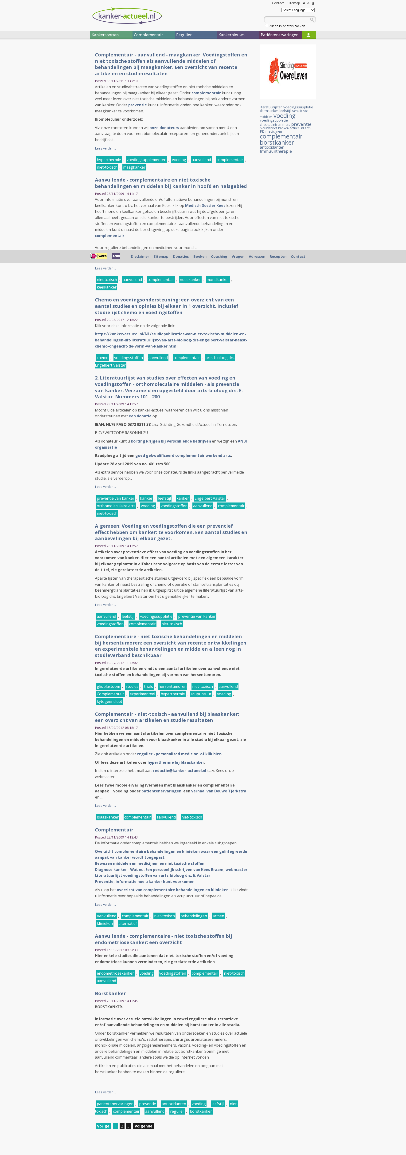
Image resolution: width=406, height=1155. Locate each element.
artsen (218, 915)
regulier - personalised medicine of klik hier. (180, 753)
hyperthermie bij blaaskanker (176, 762)
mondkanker (218, 279)
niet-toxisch (107, 167)
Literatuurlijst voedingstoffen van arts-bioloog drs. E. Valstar (152, 875)
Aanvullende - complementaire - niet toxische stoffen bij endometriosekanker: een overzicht (163, 939)
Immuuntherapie (276, 151)
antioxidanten (174, 1103)
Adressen (257, 256)
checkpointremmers (275, 124)
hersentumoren (173, 686)
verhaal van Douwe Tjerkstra (218, 791)
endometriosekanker (115, 973)
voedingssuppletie (156, 616)
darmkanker (269, 110)
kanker (146, 498)
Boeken (200, 256)
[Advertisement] (62, 121)
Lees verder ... (105, 148)
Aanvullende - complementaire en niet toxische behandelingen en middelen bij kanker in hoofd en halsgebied (171, 183)
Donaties (181, 256)
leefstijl (164, 498)
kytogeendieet (109, 701)
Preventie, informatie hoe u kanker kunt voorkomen (145, 881)
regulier (177, 1111)
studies (132, 686)
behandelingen (193, 915)
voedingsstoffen (128, 357)
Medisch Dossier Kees (205, 205)
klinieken (105, 923)
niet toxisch (107, 279)
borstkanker (201, 1111)
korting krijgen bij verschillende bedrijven (171, 441)
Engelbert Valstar (210, 498)
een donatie (140, 416)
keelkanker (107, 287)
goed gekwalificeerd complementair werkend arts (183, 455)
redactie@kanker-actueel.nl (179, 770)
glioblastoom (108, 686)
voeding (179, 159)
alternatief (127, 923)
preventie (137, 104)
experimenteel (142, 693)
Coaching (219, 256)
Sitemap (294, 3)
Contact (278, 3)
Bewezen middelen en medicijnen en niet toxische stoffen (149, 863)
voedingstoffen (174, 505)
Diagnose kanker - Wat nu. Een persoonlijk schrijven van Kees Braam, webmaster (171, 869)
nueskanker (190, 279)
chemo (103, 357)
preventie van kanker (115, 498)
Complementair (110, 693)
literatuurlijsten (271, 107)
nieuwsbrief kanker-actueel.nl (282, 128)
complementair (206, 92)
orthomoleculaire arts (116, 505)
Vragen (238, 256)
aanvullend (201, 159)
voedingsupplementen (146, 159)
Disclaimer (140, 256)
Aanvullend (106, 915)
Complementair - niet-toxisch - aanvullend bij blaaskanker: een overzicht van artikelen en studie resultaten (167, 717)
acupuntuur (201, 693)
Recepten (278, 256)
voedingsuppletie (274, 120)
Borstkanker (110, 993)
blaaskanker (108, 817)
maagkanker (134, 167)
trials (148, 686)
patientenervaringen (161, 791)
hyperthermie (109, 159)
